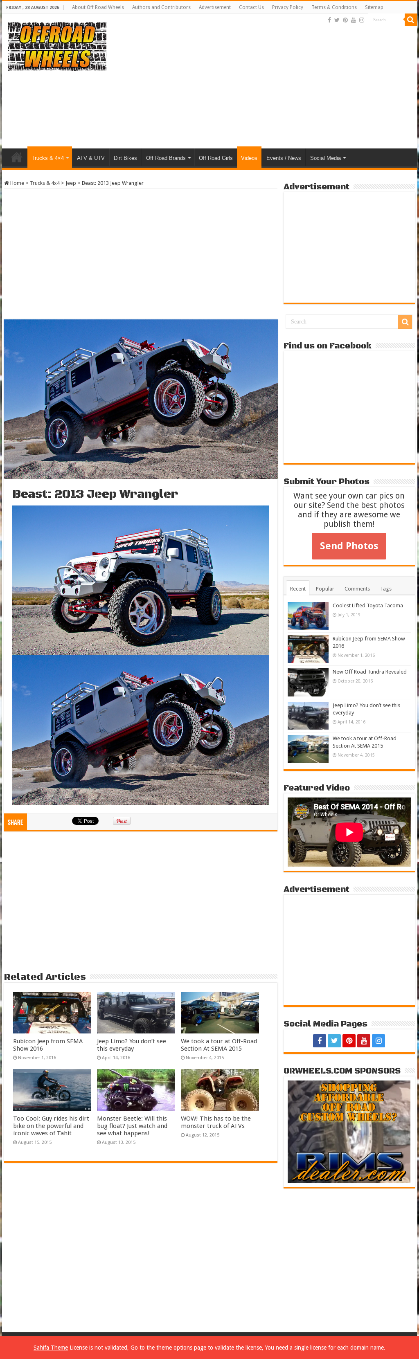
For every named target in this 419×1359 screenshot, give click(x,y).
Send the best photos (366, 505)
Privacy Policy (287, 7)
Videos (249, 158)
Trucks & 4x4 (45, 183)
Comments (357, 589)
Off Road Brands (166, 158)
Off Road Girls (216, 158)
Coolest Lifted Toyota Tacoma (368, 605)
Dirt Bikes (125, 158)
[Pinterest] (345, 20)
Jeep (70, 183)
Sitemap (374, 7)
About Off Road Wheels (98, 7)
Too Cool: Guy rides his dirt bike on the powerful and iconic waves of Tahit (51, 1126)
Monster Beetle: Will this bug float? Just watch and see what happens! (132, 1126)
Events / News (283, 158)
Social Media (325, 158)
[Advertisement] (262, 83)
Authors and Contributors (161, 7)
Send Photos (349, 546)
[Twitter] (336, 20)
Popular (325, 589)
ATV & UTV (91, 158)
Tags (386, 589)
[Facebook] (329, 20)
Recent (298, 589)
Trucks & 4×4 (48, 158)
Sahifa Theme (51, 1347)
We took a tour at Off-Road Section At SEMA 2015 (219, 1045)
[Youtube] (353, 20)
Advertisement (215, 7)
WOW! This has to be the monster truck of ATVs (216, 1122)
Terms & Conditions (334, 7)
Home (16, 157)
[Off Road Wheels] (57, 45)
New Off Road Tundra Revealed (370, 672)
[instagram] (361, 20)
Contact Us (251, 7)
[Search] (411, 19)
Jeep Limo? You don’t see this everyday (131, 1045)
